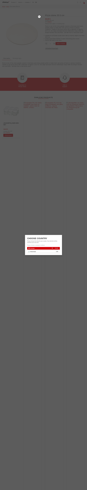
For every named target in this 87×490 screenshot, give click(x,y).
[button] (39, 16)
